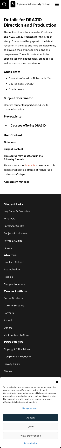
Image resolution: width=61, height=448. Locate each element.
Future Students (13, 298)
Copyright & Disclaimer (17, 349)
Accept (30, 417)
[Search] (4, 4)
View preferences (30, 435)
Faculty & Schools (14, 262)
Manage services (29, 408)
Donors (8, 327)
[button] (56, 381)
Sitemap (8, 371)
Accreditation (12, 269)
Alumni (8, 320)
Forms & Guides (13, 240)
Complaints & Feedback (17, 356)
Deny (31, 426)
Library (8, 248)
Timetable (9, 218)
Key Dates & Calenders (17, 211)
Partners (9, 313)
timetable (29, 165)
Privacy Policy (30, 443)
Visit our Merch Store (16, 335)
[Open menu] (56, 4)
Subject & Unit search (16, 233)
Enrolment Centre (14, 226)
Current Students (14, 305)
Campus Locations (14, 284)
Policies (8, 276)
